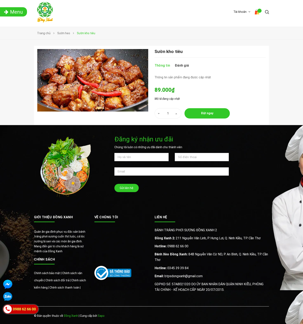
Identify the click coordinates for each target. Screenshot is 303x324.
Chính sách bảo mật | (48, 273)
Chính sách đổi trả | (58, 280)
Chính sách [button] (44, 259)
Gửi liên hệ (126, 188)
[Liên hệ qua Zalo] (7, 296)
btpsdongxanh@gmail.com (179, 276)
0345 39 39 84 (171, 268)
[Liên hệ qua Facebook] (7, 284)
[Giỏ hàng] (258, 12)
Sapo (101, 315)
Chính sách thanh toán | (65, 287)
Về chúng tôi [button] (106, 217)
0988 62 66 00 (171, 246)
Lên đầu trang (256, 316)
